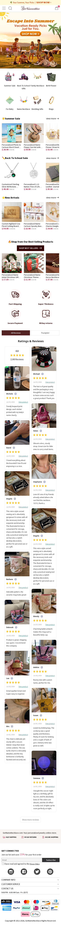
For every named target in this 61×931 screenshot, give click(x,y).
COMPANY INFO (8, 879)
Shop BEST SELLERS (28, 248)
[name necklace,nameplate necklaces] (30, 8)
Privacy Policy (35, 864)
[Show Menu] (4, 8)
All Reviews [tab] (16, 333)
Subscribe (51, 860)
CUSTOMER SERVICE (10, 884)
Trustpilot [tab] (45, 333)
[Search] (10, 8)
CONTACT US (7, 888)
